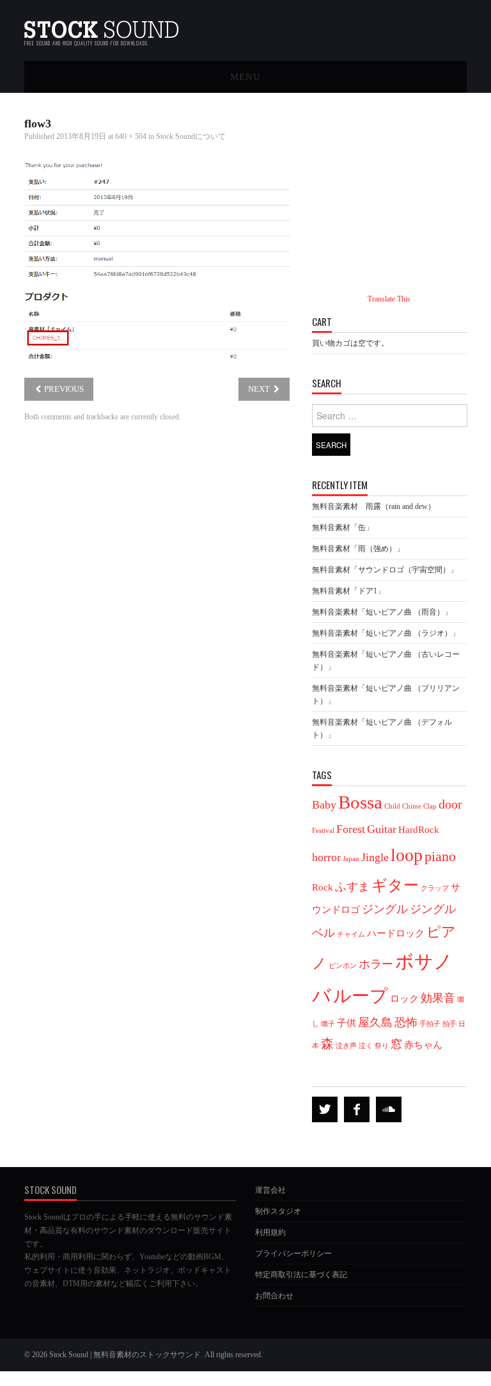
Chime (411, 806)
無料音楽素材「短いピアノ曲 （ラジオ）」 (386, 633)
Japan (351, 858)
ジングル (385, 909)
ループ (360, 996)
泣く (366, 1045)
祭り (382, 1045)
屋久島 (375, 1022)
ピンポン (343, 965)
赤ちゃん (423, 1045)
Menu (245, 76)
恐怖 (405, 1022)
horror (326, 857)
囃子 (328, 1023)
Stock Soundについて (191, 136)
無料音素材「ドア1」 (348, 591)
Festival (323, 830)
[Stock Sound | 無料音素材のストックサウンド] (101, 25)
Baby (324, 804)
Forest (350, 829)
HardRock (418, 830)
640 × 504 (130, 136)
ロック (404, 999)
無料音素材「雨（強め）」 (358, 548)
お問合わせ (274, 1296)
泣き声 (346, 1045)
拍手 (449, 1023)
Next (260, 389)
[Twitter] (325, 1109)
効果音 (438, 998)
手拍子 (429, 1023)
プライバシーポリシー (293, 1253)
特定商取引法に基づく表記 (301, 1274)
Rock (322, 887)
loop (407, 855)
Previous (63, 389)
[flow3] (157, 259)
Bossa (360, 802)
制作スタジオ (278, 1211)
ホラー (376, 964)
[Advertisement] (401, 189)
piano (440, 856)
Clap (430, 806)
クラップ (435, 888)
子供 (346, 1023)
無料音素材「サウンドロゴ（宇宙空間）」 (385, 570)
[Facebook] (357, 1109)
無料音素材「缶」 (342, 527)
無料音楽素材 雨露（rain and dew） (373, 506)
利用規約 (270, 1232)
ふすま (352, 886)
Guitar (381, 829)
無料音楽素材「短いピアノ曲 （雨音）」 (382, 612)
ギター (395, 885)
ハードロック (396, 933)
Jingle (375, 857)
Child (392, 806)
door (450, 804)
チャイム (351, 934)
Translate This (389, 299)
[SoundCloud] (388, 1109)
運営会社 (270, 1190)
